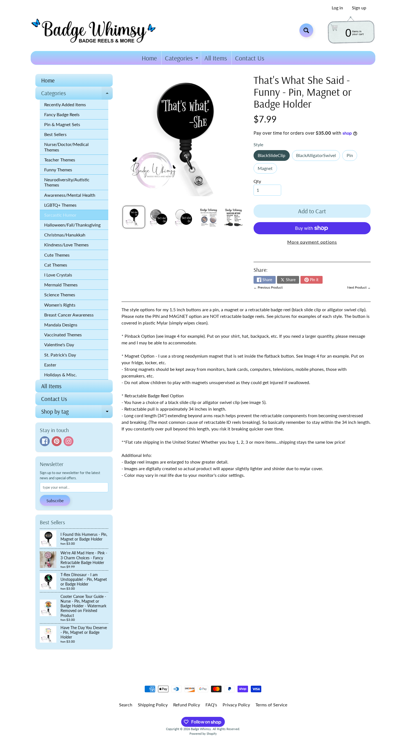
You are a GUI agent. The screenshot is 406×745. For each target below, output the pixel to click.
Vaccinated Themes (63, 334)
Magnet (267, 170)
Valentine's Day (59, 344)
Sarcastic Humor (60, 214)
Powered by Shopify (203, 733)
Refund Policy (186, 704)
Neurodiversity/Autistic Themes (66, 182)
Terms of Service (271, 704)
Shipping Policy (153, 704)
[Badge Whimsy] (98, 30)
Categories (182, 59)
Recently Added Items (65, 104)
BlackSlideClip (273, 157)
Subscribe (55, 500)
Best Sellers (55, 134)
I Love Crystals (58, 274)
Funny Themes (58, 169)
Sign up (359, 8)
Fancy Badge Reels (62, 114)
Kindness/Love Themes (66, 244)
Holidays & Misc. (60, 374)
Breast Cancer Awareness (69, 314)
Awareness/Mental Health (69, 195)
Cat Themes (55, 264)
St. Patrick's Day (60, 354)
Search (125, 704)
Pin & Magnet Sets (62, 124)
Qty (257, 181)
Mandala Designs (60, 324)
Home (149, 58)
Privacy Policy (236, 704)
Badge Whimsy (201, 729)
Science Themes (59, 294)
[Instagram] (68, 441)
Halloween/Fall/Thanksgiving (72, 224)
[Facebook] (45, 441)
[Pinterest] (57, 441)
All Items (215, 58)
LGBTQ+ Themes (60, 204)
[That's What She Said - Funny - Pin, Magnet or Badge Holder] (134, 217)
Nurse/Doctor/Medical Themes (66, 147)
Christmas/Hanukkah (64, 234)
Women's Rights (59, 304)
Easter (50, 364)
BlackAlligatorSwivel (318, 157)
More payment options (312, 241)
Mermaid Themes (61, 284)
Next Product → (359, 287)
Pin (352, 157)
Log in (337, 8)
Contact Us (249, 58)
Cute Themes (57, 254)
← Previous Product (268, 287)
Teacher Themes (59, 159)
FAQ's (211, 704)
